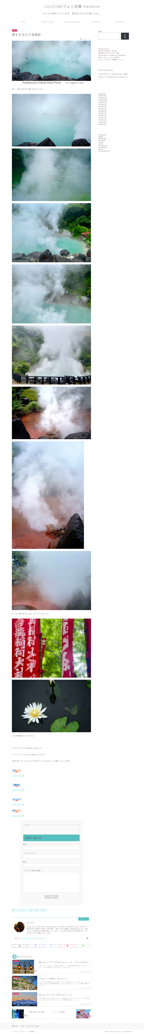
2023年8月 (102, 122)
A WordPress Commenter (116, 77)
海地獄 (44, 910)
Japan (14, 30)
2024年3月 (102, 115)
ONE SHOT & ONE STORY (72, 22)
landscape (102, 138)
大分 (38, 910)
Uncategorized (104, 151)
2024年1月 (102, 120)
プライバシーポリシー (20, 1031)
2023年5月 (102, 124)
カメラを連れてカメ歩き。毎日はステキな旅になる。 (72, 13)
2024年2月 (102, 118)
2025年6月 (102, 102)
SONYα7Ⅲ (17, 910)
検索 (100, 31)
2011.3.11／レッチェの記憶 (108, 57)
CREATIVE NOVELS (48, 22)
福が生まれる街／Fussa (107, 51)
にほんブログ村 (18, 776)
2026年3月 (102, 96)
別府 (32, 910)
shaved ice (102, 145)
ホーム (24, 22)
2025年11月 (102, 98)
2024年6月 (102, 109)
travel (100, 149)
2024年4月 (102, 113)
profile (100, 142)
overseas (102, 140)
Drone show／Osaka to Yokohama (111, 55)
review (101, 144)
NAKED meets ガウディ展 (108, 53)
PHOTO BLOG (96, 22)
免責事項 (32, 1031)
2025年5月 (102, 104)
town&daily (102, 147)
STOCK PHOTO (120, 22)
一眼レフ (25, 910)
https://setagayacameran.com (34, 938)
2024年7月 (102, 107)
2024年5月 (102, 111)
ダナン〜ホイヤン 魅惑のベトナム (111, 60)
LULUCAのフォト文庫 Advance (72, 6)
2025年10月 (102, 100)
